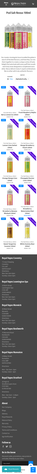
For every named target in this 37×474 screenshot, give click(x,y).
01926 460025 (6, 292)
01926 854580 (6, 339)
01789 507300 (6, 388)
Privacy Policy (7, 427)
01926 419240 (6, 316)
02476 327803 (6, 363)
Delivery (4, 414)
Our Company (7, 407)
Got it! (33, 470)
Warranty (5, 423)
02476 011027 (6, 269)
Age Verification (7, 436)
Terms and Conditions (9, 430)
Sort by (22, 75)
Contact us (5, 433)
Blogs (4, 410)
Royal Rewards (7, 417)
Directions (5, 271)
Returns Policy (7, 420)
